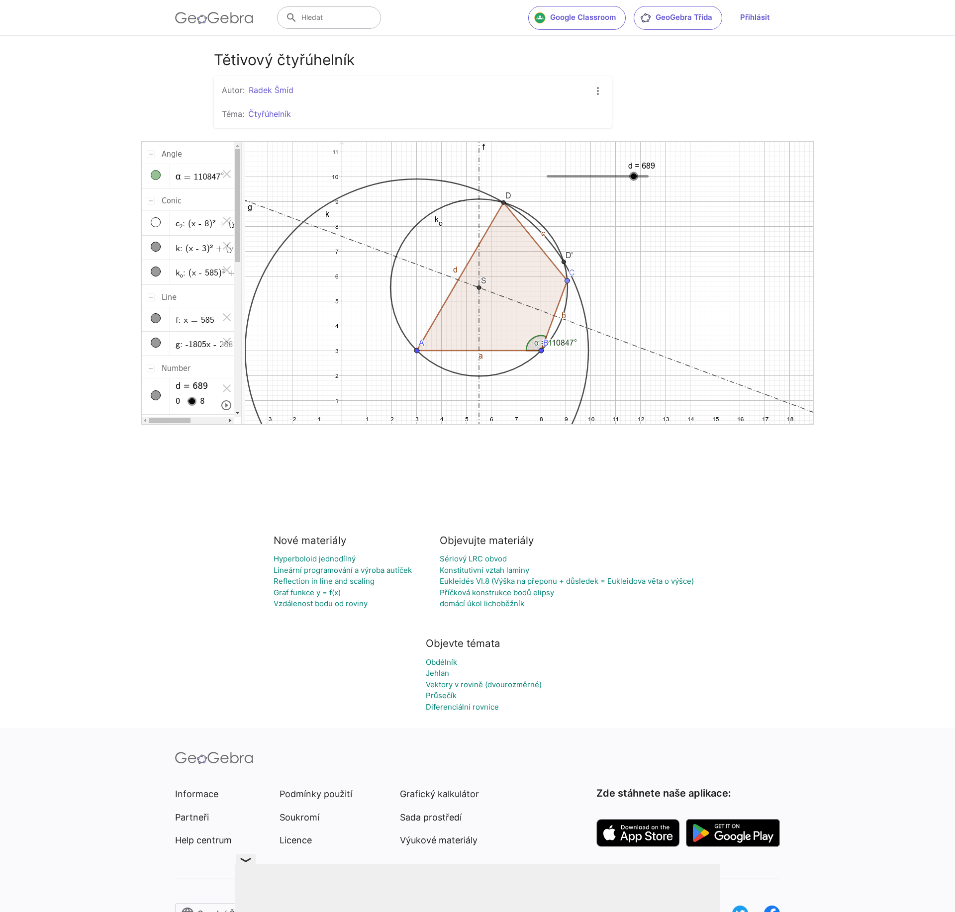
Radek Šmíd (271, 90)
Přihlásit (755, 17)
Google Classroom (583, 17)
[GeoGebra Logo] (214, 18)
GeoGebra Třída (684, 17)
